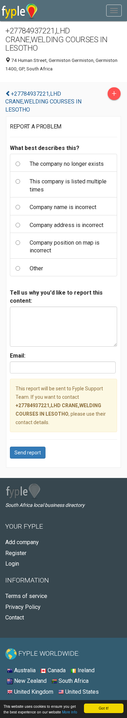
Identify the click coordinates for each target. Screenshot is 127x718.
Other (36, 268)
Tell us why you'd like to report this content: (56, 296)
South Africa (73, 681)
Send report (27, 452)
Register (15, 553)
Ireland (85, 670)
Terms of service (26, 596)
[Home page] (19, 10)
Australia (24, 670)
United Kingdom (33, 691)
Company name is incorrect (63, 207)
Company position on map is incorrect (64, 246)
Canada (56, 670)
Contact (14, 617)
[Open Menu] (114, 11)
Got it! (104, 708)
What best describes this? (44, 148)
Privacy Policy (23, 607)
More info (69, 711)
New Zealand (30, 681)
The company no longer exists (67, 163)
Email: (17, 355)
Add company (22, 542)
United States (81, 691)
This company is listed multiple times (68, 185)
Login (12, 563)
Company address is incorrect (66, 225)
